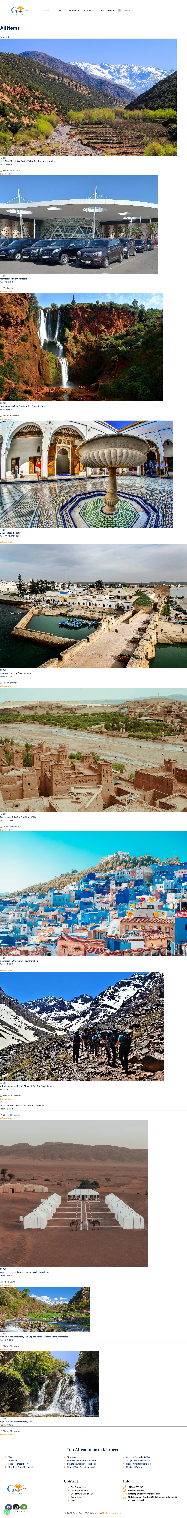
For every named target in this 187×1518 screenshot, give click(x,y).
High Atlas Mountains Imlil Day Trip (16, 1421)
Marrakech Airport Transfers (13, 278)
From (2, 164)
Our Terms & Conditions (82, 1493)
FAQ (73, 1500)
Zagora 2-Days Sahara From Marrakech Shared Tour (24, 1272)
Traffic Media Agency (112, 1513)
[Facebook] (8, 1507)
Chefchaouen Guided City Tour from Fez (19, 960)
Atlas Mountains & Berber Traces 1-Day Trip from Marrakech (28, 1086)
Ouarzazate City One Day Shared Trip (18, 817)
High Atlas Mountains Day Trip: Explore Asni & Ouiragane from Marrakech (34, 1336)
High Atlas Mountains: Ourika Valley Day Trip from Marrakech (28, 161)
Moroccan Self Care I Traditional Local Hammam (22, 1105)
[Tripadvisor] (23, 1507)
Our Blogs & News (79, 1487)
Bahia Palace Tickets (10, 532)
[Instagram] (16, 1507)
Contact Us (76, 1497)
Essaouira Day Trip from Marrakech (16, 673)
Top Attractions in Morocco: (93, 1449)
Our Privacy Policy (79, 1490)
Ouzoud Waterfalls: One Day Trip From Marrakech (23, 406)
